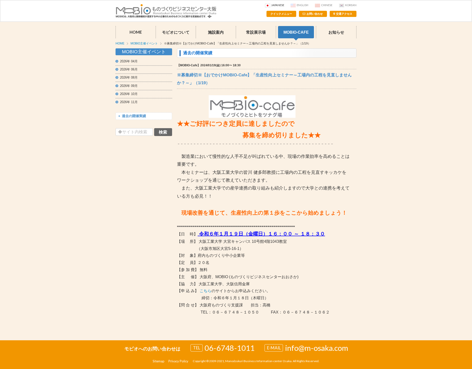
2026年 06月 (129, 69)
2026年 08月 (129, 77)
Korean (350, 5)
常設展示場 (256, 32)
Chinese (326, 5)
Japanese (277, 5)
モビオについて (176, 32)
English (302, 5)
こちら (205, 291)
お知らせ (336, 32)
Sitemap (158, 361)
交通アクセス (344, 13)
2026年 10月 (129, 94)
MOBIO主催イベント (144, 43)
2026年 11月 (129, 102)
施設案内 (216, 32)
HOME (136, 32)
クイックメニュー (281, 13)
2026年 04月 (129, 61)
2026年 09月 (129, 86)
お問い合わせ (315, 13)
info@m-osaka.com (316, 348)
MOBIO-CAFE (296, 32)
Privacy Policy (178, 361)
